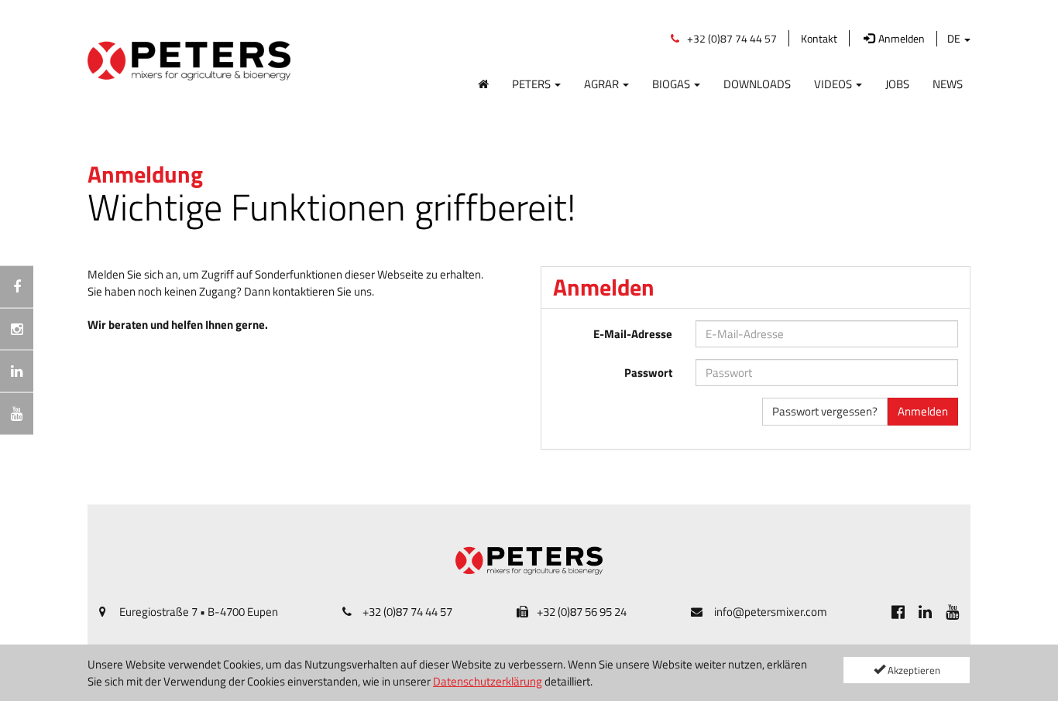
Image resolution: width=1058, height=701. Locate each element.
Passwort (648, 372)
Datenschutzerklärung (487, 681)
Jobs (897, 83)
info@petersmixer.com (770, 612)
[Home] (483, 81)
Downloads (757, 83)
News (948, 83)
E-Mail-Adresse (632, 333)
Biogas (672, 83)
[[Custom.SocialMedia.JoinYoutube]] (952, 612)
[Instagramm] (16, 329)
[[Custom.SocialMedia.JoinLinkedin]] (925, 612)
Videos (834, 83)
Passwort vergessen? (825, 411)
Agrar (602, 83)
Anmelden (923, 411)
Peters (532, 83)
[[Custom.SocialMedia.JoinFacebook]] (898, 612)
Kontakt (819, 38)
